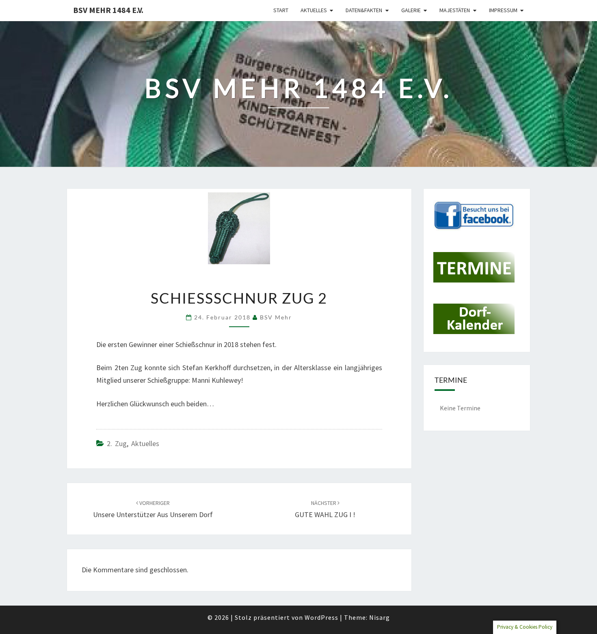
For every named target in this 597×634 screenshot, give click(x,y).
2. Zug (117, 443)
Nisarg (379, 617)
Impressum (503, 10)
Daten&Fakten (364, 10)
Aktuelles (314, 10)
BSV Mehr (276, 317)
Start (280, 10)
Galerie (411, 10)
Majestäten (454, 10)
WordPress (321, 617)
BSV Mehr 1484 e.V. (108, 10)
